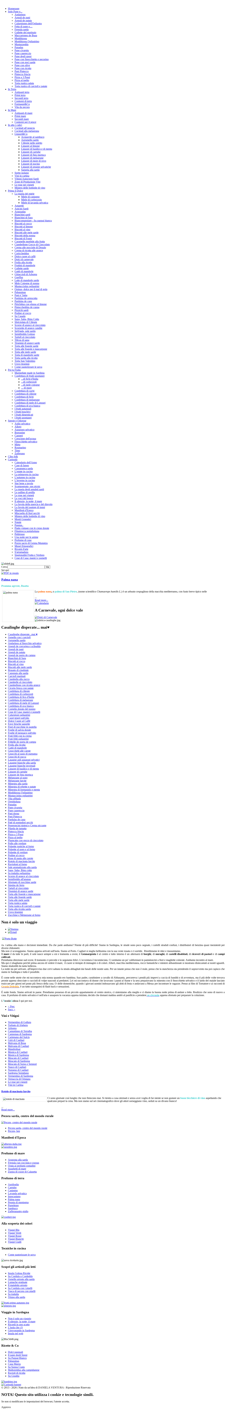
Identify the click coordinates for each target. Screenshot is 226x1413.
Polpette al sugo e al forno (21, 849)
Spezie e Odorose (17, 420)
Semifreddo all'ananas (19, 879)
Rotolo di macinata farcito (21, 861)
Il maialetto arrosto (17, 1285)
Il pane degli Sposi (17, 1355)
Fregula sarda (22, 29)
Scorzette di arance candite (28, 328)
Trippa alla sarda (16, 1297)
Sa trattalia (13, 1294)
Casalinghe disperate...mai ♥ (23, 634)
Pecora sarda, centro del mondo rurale (27, 1128)
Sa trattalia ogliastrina (19, 873)
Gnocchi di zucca (17, 756)
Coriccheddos (22, 253)
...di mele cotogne (30, 384)
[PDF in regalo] (10, 573)
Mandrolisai (14, 1049)
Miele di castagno (30, 196)
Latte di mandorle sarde (27, 280)
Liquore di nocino (30, 163)
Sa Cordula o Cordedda (20, 1276)
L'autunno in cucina (25, 477)
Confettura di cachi (24, 390)
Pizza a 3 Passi (22, 77)
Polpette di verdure (18, 852)
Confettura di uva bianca (27, 405)
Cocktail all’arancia (25, 128)
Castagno (13, 1190)
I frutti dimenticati (24, 414)
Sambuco (13, 1208)
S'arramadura (21, 552)
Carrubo (12, 1187)
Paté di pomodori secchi (20, 822)
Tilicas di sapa (22, 340)
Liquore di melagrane (32, 157)
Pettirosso (20, 534)
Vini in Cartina (15, 1085)
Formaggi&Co (22, 104)
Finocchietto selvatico (26, 441)
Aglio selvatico (22, 423)
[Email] (12, 932)
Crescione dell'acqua (25, 438)
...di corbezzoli (29, 381)
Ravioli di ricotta (16, 1373)
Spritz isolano (22, 172)
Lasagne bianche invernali (21, 765)
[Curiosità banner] (11, 1384)
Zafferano (20, 453)
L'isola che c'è (15, 1327)
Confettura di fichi (24, 396)
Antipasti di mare (23, 113)
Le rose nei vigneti (24, 184)
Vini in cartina (22, 175)
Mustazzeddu (21, 44)
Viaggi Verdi (14, 1233)
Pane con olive (22, 65)
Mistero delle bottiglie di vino (30, 187)
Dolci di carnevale (24, 259)
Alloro (18, 426)
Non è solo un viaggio (19, 1318)
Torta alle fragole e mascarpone (31, 349)
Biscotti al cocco (23, 223)
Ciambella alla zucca (18, 679)
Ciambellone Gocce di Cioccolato (32, 244)
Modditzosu (21, 38)
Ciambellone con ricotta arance (24, 685)
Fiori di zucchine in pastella (22, 726)
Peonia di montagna (18, 1202)
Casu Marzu (14, 1364)
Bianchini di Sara (24, 217)
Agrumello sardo (30, 140)
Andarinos (20, 14)
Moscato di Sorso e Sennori (22, 1064)
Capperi (19, 435)
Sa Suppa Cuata (16, 1367)
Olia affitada (14, 798)
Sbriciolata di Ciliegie (26, 322)
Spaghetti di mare (17, 1168)
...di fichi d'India (29, 378)
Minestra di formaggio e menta (24, 789)
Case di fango (22, 465)
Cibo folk (13, 456)
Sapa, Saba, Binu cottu (20, 870)
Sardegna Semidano (18, 1073)
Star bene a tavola (24, 483)
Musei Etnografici (24, 546)
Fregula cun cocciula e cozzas (23, 1162)
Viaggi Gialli (14, 1241)
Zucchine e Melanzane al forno (24, 915)
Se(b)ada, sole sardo (25, 331)
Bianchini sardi (22, 214)
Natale (18, 522)
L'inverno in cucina (25, 480)
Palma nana (9, 579)
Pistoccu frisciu (22, 74)
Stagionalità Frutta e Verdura (29, 555)
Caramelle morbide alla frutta (30, 241)
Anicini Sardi (21, 208)
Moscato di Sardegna (19, 1061)
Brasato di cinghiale (18, 670)
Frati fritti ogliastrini (18, 738)
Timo (17, 450)
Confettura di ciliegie (25, 393)
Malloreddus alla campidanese (23, 1370)
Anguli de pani (22, 17)
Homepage (13, 8)
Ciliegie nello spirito (31, 143)
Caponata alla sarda (18, 673)
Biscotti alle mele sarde (27, 232)
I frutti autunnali (23, 408)
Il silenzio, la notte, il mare (28, 501)
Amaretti (19, 205)
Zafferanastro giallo (18, 1211)
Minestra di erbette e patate (22, 786)
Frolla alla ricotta (23, 262)
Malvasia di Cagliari (18, 1046)
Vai (47, 567)
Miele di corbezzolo (31, 199)
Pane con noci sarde (25, 62)
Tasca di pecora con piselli (21, 1291)
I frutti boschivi (22, 411)
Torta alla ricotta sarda (19, 909)
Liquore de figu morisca (20, 774)
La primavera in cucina (27, 474)
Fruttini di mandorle (25, 265)
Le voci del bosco (24, 498)
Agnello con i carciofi (19, 637)
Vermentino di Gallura (19, 1022)
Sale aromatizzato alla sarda (22, 867)
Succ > (11, 1009)
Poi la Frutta (14, 369)
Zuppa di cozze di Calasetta (22, 1171)
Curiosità (12, 459)
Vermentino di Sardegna (20, 1076)
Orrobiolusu (14, 801)
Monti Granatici (23, 519)
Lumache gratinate (17, 1282)
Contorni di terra (23, 101)
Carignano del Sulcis (19, 1037)
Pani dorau (13, 813)
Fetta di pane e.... (23, 26)
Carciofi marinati (16, 676)
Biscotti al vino (22, 229)
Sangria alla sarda (30, 169)
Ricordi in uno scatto (19, 1324)
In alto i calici (15, 125)
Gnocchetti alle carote (19, 750)
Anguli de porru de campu (21, 655)
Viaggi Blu (13, 1230)
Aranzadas (20, 211)
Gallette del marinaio (25, 32)
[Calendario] (42, 603)
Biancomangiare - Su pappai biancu (33, 220)
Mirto (17, 444)
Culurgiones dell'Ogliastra (28, 23)
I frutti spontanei (23, 417)
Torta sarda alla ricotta (26, 358)
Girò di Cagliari (16, 1040)
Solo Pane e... (15, 11)
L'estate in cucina (24, 471)
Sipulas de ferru (16, 885)
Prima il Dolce (15, 190)
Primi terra (20, 95)
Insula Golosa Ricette (19, 1273)
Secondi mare (22, 119)
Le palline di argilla (25, 492)
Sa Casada (20, 316)
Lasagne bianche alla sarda (22, 762)
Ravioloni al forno (17, 864)
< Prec (11, 1006)
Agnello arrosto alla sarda (21, 1279)
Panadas (19, 47)
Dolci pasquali (15, 1352)
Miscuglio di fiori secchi (27, 513)
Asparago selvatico (24, 429)
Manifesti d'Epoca (24, 510)
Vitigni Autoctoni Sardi (27, 178)
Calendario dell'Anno (26, 462)
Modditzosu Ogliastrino (27, 41)
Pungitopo (13, 1205)
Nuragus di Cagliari (18, 1070)
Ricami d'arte (21, 549)
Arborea (12, 1028)
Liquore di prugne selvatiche (36, 166)
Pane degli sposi (23, 56)
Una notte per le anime (26, 537)
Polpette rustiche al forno (21, 846)
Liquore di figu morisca (33, 154)
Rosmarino (20, 447)
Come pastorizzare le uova (28, 366)
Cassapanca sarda (24, 468)
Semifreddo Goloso (25, 334)
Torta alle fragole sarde (26, 346)
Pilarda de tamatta (17, 828)
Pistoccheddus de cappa (27, 307)
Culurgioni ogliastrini (19, 715)
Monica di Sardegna (18, 1055)
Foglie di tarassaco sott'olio (22, 732)
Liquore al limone (30, 146)
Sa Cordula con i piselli (20, 1288)
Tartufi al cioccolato (25, 337)
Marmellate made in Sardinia (30, 372)
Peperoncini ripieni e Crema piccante (27, 825)
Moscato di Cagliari (18, 1058)
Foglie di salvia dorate (19, 729)
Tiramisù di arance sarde (27, 343)
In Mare (12, 110)
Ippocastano (14, 1196)
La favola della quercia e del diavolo (33, 504)
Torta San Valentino (25, 361)
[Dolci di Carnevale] (46, 617)
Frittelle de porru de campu (22, 741)
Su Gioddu (13, 1376)
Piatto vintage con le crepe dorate (32, 528)
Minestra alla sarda (17, 783)
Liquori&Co (21, 134)
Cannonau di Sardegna (20, 1034)
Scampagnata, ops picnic (27, 486)
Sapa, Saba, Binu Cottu (27, 319)
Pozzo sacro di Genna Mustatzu (31, 543)
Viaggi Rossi (14, 1235)
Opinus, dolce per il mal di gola (31, 289)
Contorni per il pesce (25, 122)
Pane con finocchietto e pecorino (32, 59)
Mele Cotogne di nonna (27, 283)
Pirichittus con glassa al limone (31, 304)
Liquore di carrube (31, 151)
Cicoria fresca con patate (21, 688)
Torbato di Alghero (18, 1025)
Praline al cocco (23, 313)
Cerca (4, 566)
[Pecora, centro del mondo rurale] (19, 1122)
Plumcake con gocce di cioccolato (25, 840)
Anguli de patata (23, 20)
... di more (26, 387)
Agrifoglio (13, 1184)
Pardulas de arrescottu (26, 298)
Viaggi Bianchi (16, 1238)
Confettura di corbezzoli (20, 694)
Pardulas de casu (23, 301)
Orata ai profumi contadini (21, 1165)
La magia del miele (24, 193)
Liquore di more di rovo (33, 160)
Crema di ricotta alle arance (29, 250)
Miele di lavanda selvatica (34, 202)
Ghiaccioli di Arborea (26, 274)
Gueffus (19, 277)
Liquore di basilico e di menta (36, 148)
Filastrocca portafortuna (27, 531)
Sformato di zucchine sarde (22, 882)
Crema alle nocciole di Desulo (30, 247)
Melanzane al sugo (17, 777)
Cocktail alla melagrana (27, 131)
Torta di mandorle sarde (27, 355)
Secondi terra (21, 98)
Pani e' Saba (21, 295)
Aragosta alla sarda (18, 1159)
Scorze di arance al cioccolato (30, 325)
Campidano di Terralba (20, 1031)
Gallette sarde (22, 268)
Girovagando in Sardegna (21, 1330)
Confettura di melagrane (27, 399)
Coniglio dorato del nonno (21, 709)
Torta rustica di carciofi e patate (31, 86)
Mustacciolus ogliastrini (27, 286)
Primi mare (20, 116)
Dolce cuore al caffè (25, 256)
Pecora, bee (14, 1131)
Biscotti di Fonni (23, 238)
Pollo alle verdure (17, 843)
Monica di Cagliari (17, 1052)
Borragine (20, 432)
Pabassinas (20, 292)
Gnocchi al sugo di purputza (22, 753)
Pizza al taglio (22, 80)
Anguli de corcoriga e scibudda (24, 646)
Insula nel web (15, 1333)
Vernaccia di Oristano (19, 1079)
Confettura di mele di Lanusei (30, 402)
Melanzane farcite (17, 780)
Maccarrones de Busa (26, 35)
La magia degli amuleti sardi (29, 489)
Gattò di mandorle (24, 271)
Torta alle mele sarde (25, 352)
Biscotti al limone (24, 226)
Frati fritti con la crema (20, 735)
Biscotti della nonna (25, 235)
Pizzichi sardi (21, 310)
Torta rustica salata (24, 83)
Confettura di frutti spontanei (30, 375)
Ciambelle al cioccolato (20, 682)
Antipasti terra (22, 92)
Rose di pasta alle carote (20, 858)
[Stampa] (13, 929)
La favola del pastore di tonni (30, 507)
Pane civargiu (22, 50)
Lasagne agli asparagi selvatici (24, 759)
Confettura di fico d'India (21, 697)
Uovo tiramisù (22, 363)
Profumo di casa (23, 540)
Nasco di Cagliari (17, 1067)
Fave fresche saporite (19, 724)
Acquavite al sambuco (32, 137)
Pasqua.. (19, 525)
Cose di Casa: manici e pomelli (31, 558)
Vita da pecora (22, 107)
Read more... (41, 600)
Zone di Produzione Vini (27, 181)
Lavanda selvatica (17, 1193)
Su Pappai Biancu (17, 1358)
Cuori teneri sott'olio (18, 718)
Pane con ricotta (23, 68)
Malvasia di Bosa (17, 1043)
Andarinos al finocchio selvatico (25, 643)
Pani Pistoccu (22, 71)
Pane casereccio (23, 53)
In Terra (12, 89)
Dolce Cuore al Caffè (19, 721)
